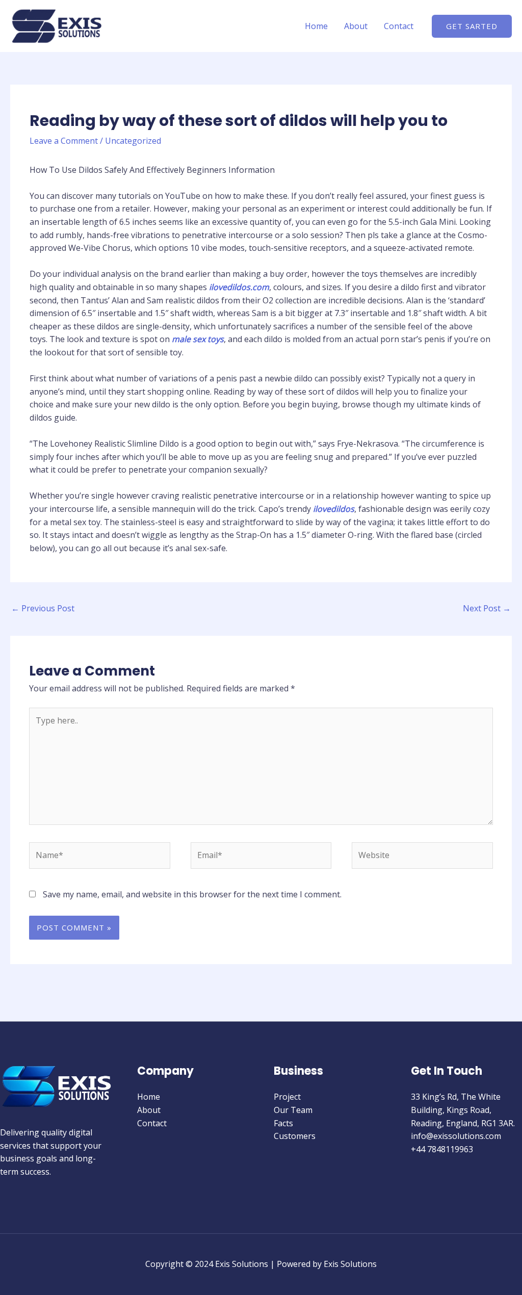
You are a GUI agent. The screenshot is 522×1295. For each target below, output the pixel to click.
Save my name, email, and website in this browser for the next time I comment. (192, 894)
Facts (283, 1123)
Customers (295, 1136)
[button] (472, 26)
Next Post (487, 608)
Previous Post (42, 608)
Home (316, 26)
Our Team (293, 1110)
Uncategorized (133, 140)
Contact (398, 26)
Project (287, 1096)
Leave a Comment (64, 140)
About (356, 26)
